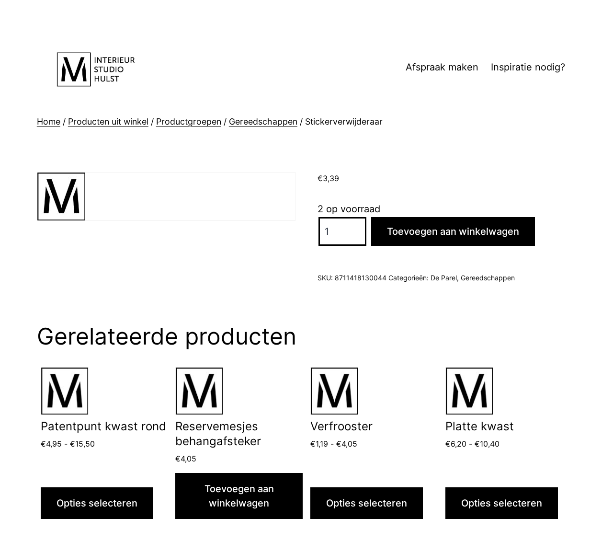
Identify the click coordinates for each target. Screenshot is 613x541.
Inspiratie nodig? (528, 67)
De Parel (444, 278)
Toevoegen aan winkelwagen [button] (239, 496)
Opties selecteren (97, 503)
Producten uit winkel (108, 121)
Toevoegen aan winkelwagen (453, 231)
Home (48, 121)
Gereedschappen (263, 121)
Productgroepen (188, 121)
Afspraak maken (442, 67)
